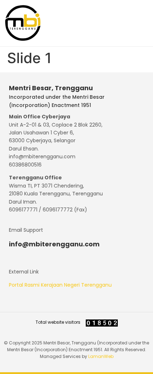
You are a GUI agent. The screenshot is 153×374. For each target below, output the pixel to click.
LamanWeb (101, 356)
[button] (139, 23)
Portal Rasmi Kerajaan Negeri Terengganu (60, 284)
